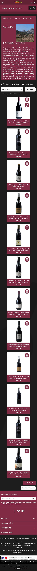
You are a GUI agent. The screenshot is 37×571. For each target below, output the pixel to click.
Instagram (23, 511)
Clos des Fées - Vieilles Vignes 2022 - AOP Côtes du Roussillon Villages (18, 249)
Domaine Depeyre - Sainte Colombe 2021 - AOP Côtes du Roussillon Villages (18, 314)
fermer (18, 568)
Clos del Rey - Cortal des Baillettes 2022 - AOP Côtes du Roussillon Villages (18, 378)
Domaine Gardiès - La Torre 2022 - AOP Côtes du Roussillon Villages (18, 473)
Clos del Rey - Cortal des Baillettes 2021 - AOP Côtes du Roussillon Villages (18, 218)
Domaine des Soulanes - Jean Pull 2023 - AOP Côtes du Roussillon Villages (18, 282)
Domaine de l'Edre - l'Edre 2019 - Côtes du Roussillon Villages (18, 441)
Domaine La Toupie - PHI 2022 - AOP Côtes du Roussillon (18, 409)
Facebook (14, 511)
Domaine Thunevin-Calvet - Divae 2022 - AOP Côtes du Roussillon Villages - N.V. (18, 122)
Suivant (31, 483)
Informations (6, 533)
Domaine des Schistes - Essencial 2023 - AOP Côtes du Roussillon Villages (18, 346)
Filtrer (30, 89)
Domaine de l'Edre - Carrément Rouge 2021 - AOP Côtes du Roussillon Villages (18, 154)
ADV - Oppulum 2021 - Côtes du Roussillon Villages (18, 185)
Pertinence (12, 89)
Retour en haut (28, 488)
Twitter (18, 511)
